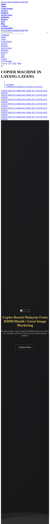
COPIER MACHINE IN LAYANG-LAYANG (24, 87)
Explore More (25, 347)
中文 (14, 63)
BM (19, 63)
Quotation (5, 35)
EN (9, 63)
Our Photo (10, 85)
